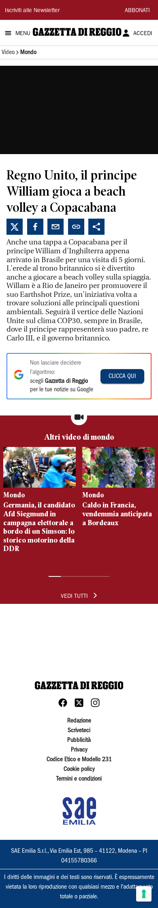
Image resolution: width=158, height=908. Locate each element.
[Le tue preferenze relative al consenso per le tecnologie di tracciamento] (144, 894)
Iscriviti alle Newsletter (32, 11)
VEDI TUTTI (74, 596)
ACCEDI (142, 34)
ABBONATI (137, 11)
